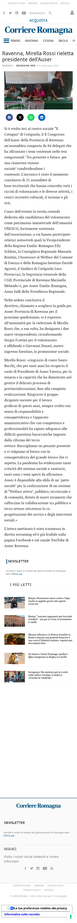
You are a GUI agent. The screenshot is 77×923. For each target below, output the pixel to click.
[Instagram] (17, 13)
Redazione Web (25, 65)
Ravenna (7, 65)
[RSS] (52, 868)
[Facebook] (4, 13)
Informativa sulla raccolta (22, 914)
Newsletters (37, 13)
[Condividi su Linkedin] (41, 117)
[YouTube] (23, 13)
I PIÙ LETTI (21, 585)
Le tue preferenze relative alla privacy (40, 908)
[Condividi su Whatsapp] (31, 117)
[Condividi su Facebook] (9, 117)
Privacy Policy (32, 890)
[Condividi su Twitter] (20, 117)
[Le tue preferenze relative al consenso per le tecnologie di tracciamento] (70, 916)
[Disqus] (38, 743)
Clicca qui (16, 573)
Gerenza (39, 885)
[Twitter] (10, 13)
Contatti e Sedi (21, 885)
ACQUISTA (38, 21)
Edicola (49, 890)
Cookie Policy (55, 885)
